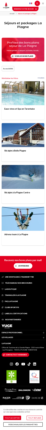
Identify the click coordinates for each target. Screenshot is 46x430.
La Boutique (10, 289)
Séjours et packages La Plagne (27, 13)
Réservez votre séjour (24, 9)
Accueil (12, 13)
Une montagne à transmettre (19, 277)
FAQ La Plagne (11, 301)
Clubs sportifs (11, 307)
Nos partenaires (13, 320)
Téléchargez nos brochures (18, 283)
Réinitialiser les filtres (10, 78)
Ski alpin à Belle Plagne (15, 150)
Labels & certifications (15, 313)
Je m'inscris (23, 266)
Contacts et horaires (16, 355)
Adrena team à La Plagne (16, 234)
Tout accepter (12, 418)
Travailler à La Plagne (15, 295)
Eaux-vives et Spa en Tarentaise (19, 108)
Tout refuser (34, 418)
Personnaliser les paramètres (23, 424)
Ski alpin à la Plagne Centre (17, 192)
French (31, 3)
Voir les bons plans (24, 56)
